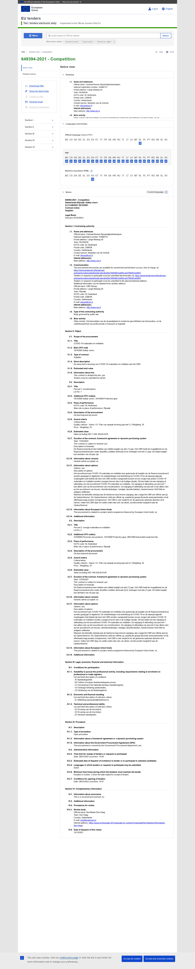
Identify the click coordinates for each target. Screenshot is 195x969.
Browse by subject (104, 42)
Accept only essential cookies (159, 959)
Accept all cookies (132, 959)
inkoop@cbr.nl (86, 106)
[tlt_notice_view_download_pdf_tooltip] (66, 161)
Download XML (36, 86)
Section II (29, 127)
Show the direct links (39, 91)
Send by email (36, 102)
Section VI (30, 147)
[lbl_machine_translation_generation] (91, 171)
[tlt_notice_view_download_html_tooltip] (92, 179)
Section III (29, 134)
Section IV (30, 140)
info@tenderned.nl (88, 820)
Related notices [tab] (29, 74)
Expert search (88, 42)
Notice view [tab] (27, 68)
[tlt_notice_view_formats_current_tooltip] (166, 192)
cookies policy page (69, 958)
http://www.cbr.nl (93, 111)
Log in (155, 9)
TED (23, 52)
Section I (29, 120)
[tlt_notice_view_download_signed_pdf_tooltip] (140, 143)
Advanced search (72, 42)
